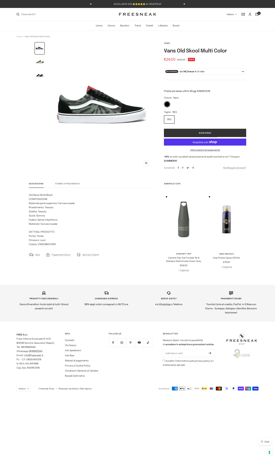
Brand (176, 25)
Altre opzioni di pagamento (205, 149)
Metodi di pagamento (77, 360)
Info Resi (69, 355)
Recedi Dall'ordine (75, 375)
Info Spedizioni (73, 350)
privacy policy (202, 360)
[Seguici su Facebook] (113, 342)
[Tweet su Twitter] (187, 168)
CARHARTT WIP (183, 254)
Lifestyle (163, 25)
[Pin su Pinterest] (182, 168)
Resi (37, 254)
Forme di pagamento (67, 184)
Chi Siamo (70, 345)
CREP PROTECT (226, 254)
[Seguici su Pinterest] (130, 342)
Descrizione (36, 184)
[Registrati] (210, 353)
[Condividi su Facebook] (178, 168)
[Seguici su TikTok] (148, 342)
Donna (111, 25)
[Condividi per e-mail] (193, 168)
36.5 (169, 119)
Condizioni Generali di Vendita (81, 370)
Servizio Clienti (90, 254)
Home (19, 36)
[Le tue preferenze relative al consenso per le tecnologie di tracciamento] (269, 452)
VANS (167, 43)
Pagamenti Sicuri (61, 254)
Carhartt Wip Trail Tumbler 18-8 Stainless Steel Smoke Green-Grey (183, 259)
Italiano (230, 14)
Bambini (124, 25)
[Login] (250, 14)
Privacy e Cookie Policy (78, 365)
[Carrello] (256, 14)
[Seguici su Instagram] (121, 342)
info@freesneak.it (33, 355)
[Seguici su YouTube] (139, 342)
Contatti (69, 340)
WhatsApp (165, 304)
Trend (137, 25)
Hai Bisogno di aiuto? (234, 167)
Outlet (149, 25)
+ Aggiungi (183, 270)
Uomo (99, 25)
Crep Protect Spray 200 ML (226, 257)
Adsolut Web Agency (82, 388)
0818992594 (35, 351)
